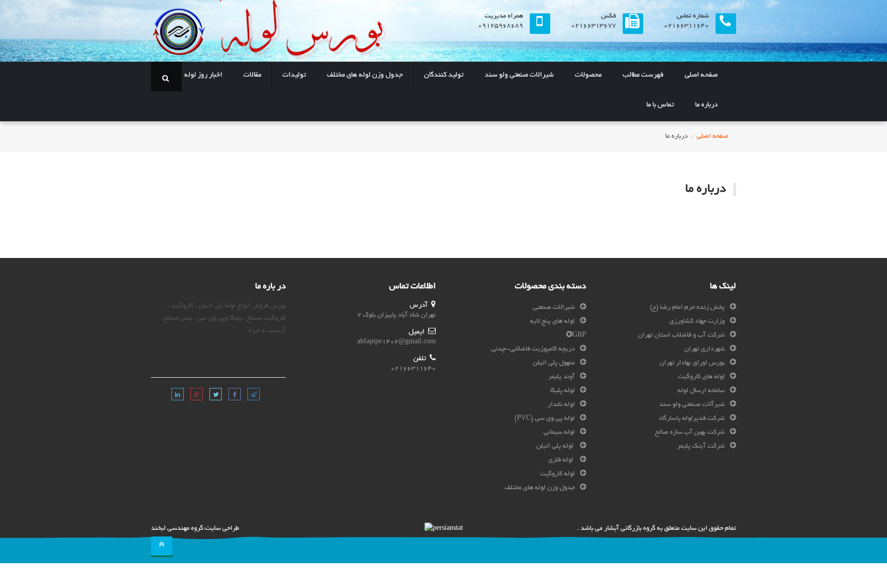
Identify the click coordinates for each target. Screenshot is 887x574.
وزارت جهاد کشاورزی (697, 321)
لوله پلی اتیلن (555, 446)
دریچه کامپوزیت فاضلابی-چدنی (533, 349)
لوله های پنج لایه (552, 321)
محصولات (588, 75)
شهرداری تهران (704, 349)
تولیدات (294, 75)
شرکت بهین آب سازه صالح (690, 432)
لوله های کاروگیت (701, 377)
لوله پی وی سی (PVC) (544, 418)
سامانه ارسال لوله (701, 391)
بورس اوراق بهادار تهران (692, 363)
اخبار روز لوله (203, 75)
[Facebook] (234, 396)
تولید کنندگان (444, 75)
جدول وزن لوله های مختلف (365, 75)
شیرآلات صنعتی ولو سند (692, 405)
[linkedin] (177, 396)
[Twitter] (215, 396)
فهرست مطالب (643, 75)
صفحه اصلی (701, 75)
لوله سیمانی (559, 432)
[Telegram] (253, 396)
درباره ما (706, 105)
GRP (579, 335)
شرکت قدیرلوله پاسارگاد (692, 418)
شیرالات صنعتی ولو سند (519, 75)
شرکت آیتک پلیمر (701, 446)
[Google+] (196, 396)
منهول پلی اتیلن (554, 363)
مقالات (252, 75)
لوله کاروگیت (557, 474)
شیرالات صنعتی (554, 307)
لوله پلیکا (562, 391)
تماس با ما (660, 105)
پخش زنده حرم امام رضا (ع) (687, 307)
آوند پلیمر (561, 377)
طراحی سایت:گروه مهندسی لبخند (195, 528)
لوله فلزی (561, 460)
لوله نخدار (561, 405)
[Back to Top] (161, 546)
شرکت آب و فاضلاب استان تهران (681, 335)
